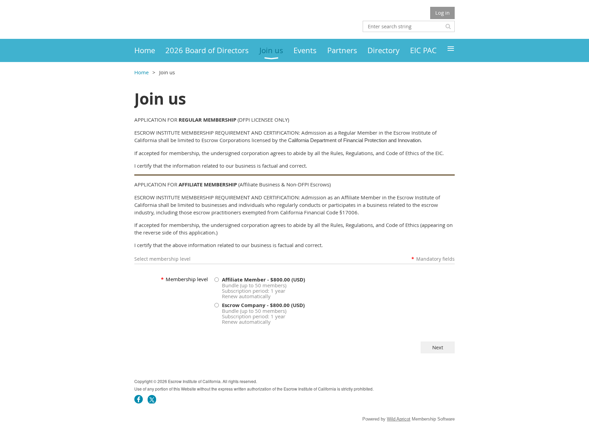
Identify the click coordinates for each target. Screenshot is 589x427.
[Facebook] (138, 399)
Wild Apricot (398, 419)
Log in (442, 12)
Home (141, 72)
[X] (152, 399)
